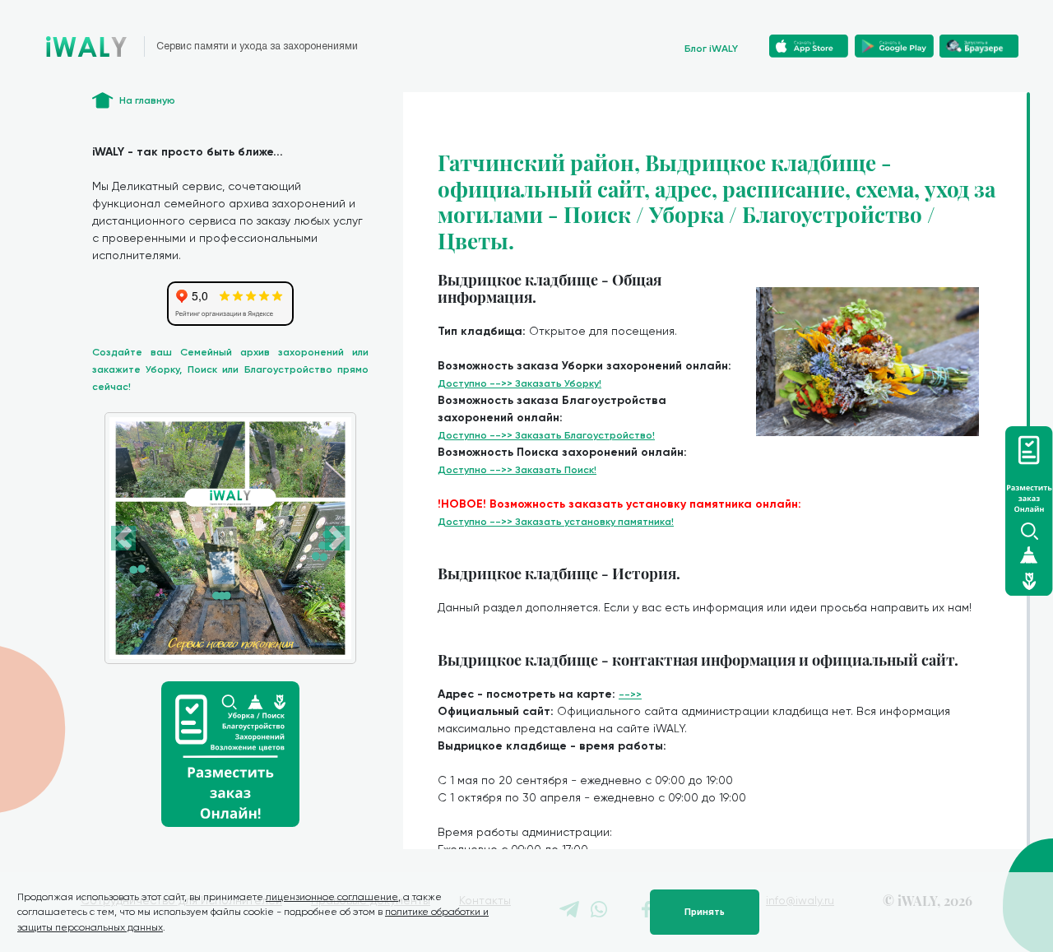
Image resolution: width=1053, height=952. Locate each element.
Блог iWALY (711, 48)
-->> (630, 694)
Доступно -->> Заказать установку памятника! (556, 521)
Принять (704, 912)
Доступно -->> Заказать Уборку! (519, 383)
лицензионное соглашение (332, 897)
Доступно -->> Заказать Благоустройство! (546, 435)
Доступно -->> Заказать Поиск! (517, 470)
